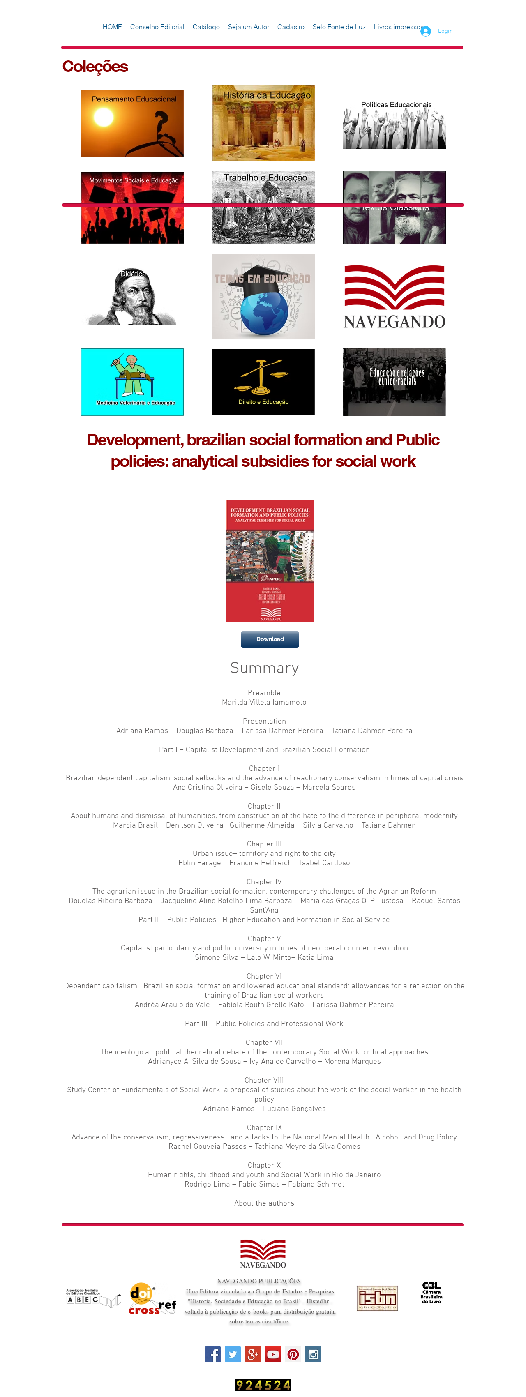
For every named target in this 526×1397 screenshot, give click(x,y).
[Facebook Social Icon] (213, 1354)
